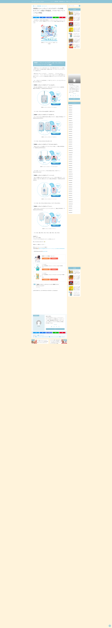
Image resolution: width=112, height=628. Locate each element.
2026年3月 (70, 116)
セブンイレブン (41, 335)
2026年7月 (70, 107)
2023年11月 (71, 176)
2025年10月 (71, 127)
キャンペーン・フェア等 (76, 1)
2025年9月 (70, 129)
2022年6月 (70, 212)
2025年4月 (70, 139)
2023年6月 (70, 186)
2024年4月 (70, 165)
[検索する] (79, 6)
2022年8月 (70, 208)
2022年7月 (70, 210)
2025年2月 (70, 144)
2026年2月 (70, 118)
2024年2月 (70, 169)
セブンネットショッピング (54, 336)
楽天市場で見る (54, 258)
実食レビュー (68, 1)
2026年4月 (70, 114)
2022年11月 (71, 201)
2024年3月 (70, 167)
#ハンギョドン (52, 248)
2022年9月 (70, 206)
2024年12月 (71, 148)
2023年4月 (70, 191)
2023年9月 (70, 180)
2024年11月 (71, 150)
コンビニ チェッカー (37, 1)
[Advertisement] (49, 52)
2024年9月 (70, 154)
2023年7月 (70, 184)
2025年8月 (70, 131)
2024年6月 (70, 161)
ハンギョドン (63, 336)
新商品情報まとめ (62, 1)
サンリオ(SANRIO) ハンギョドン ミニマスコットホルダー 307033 (52, 265)
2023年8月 (70, 182)
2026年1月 (70, 120)
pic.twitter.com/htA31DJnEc (60, 248)
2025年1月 (70, 146)
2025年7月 (70, 133)
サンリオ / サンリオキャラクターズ (42, 336)
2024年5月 (70, 163)
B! (49, 17)
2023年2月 (70, 195)
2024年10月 (71, 152)
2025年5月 (70, 137)
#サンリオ (48, 248)
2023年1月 (70, 197)
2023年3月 (70, 193)
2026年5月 (70, 112)
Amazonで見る (46, 258)
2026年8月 (70, 105)
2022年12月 (71, 199)
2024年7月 (70, 159)
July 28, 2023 (45, 251)
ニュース (51, 1)
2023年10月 (71, 178)
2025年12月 (71, 122)
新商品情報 (56, 1)
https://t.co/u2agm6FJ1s (42, 248)
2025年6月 (70, 135)
